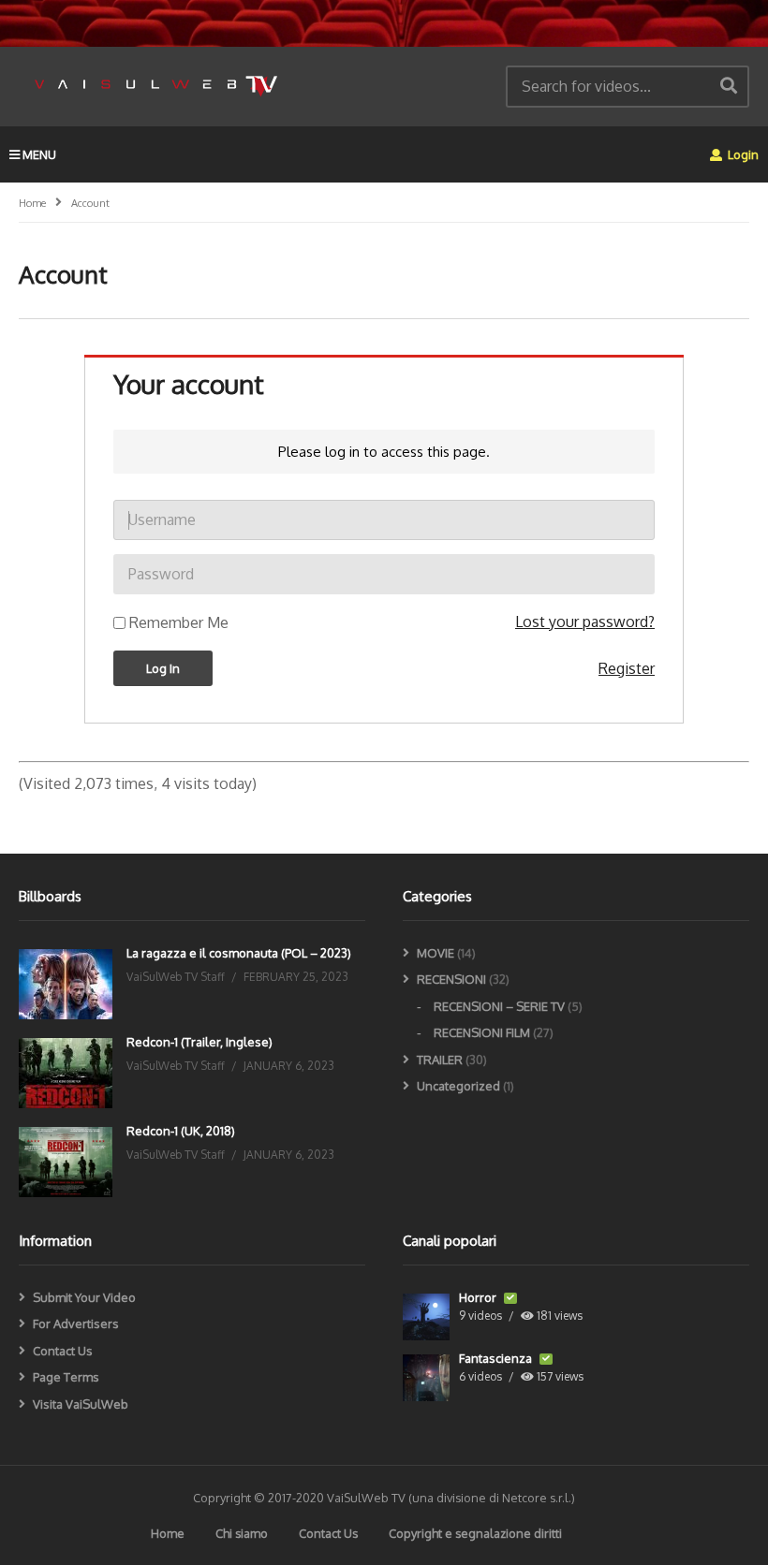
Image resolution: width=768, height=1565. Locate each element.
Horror (479, 1297)
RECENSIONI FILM (482, 1032)
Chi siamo (241, 1533)
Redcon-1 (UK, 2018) (180, 1130)
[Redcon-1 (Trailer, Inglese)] (65, 1073)
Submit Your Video (84, 1297)
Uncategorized (458, 1085)
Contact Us (63, 1350)
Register (626, 668)
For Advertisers (76, 1323)
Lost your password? (585, 621)
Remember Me (179, 622)
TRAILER (440, 1059)
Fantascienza (497, 1358)
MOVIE (435, 952)
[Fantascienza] (426, 1377)
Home (168, 1533)
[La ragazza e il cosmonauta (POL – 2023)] (65, 984)
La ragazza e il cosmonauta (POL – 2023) (238, 952)
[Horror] (426, 1317)
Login (742, 154)
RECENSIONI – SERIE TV (499, 1006)
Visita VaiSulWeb (80, 1404)
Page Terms (66, 1376)
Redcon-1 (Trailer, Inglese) (199, 1041)
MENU (39, 154)
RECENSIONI (451, 979)
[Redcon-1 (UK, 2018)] (65, 1162)
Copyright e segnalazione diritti (475, 1533)
